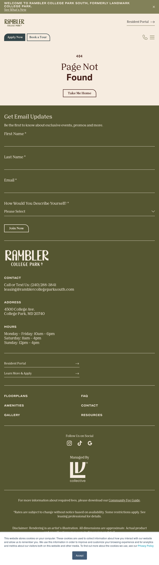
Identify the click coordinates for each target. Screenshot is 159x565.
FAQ (84, 396)
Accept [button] (79, 555)
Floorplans (16, 396)
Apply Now (15, 37)
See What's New (15, 10)
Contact (89, 405)
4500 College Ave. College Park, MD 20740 (24, 311)
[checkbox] (152, 37)
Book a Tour (38, 37)
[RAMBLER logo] (14, 23)
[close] (154, 6)
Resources (91, 415)
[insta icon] (69, 444)
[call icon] (145, 37)
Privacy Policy (146, 545)
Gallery (12, 415)
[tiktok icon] (80, 444)
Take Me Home (79, 93)
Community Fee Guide (124, 500)
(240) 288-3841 (43, 284)
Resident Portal (138, 22)
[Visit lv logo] (79, 472)
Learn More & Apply (18, 373)
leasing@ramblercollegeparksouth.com (39, 289)
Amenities (14, 405)
